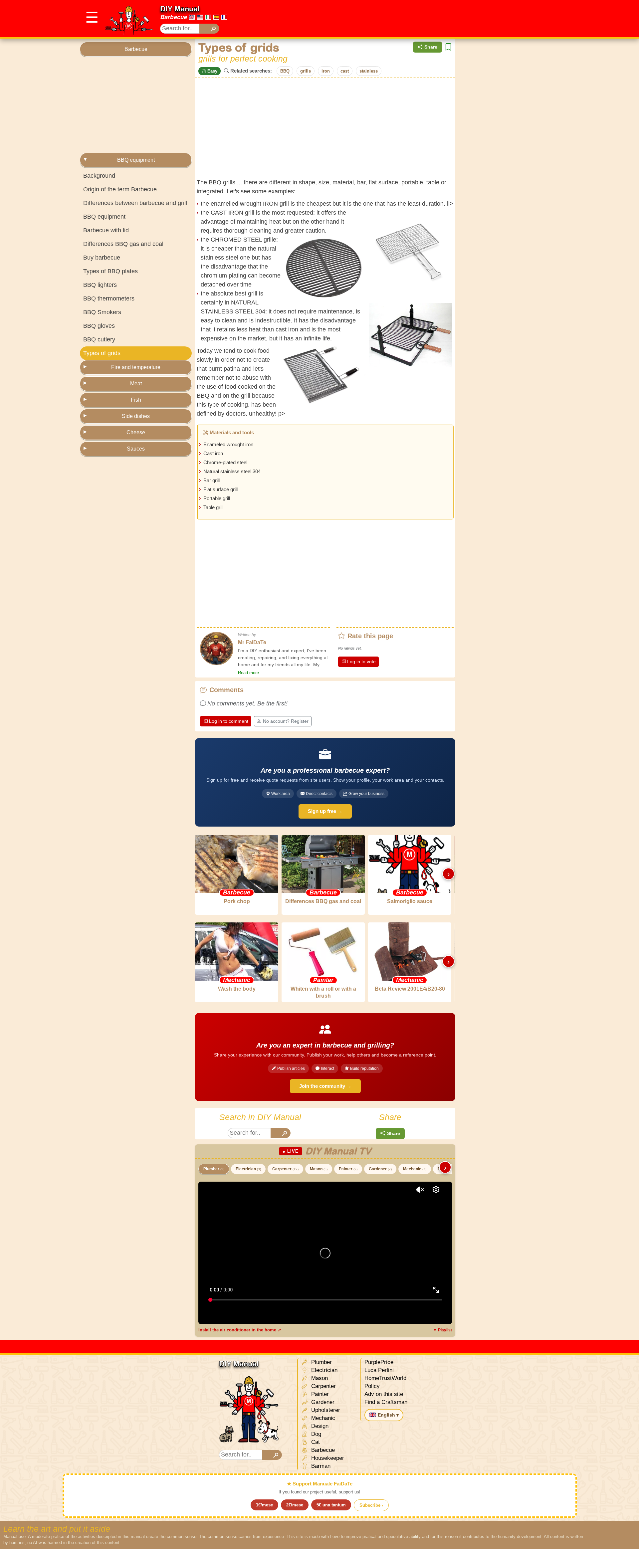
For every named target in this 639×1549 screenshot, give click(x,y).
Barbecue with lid (106, 230)
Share (430, 47)
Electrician (248, 1169)
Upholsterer (325, 1410)
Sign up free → (325, 811)
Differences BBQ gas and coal (123, 244)
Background (99, 175)
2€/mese (294, 1504)
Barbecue (173, 17)
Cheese (135, 432)
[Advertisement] (438, 19)
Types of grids (101, 353)
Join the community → (325, 1086)
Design (319, 1426)
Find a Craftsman (385, 1402)
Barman (320, 1466)
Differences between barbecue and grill (135, 203)
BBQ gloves (99, 325)
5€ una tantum (331, 1504)
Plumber (213, 1169)
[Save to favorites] (448, 47)
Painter (348, 1169)
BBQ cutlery (99, 339)
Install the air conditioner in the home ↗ (239, 1329)
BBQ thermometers (108, 298)
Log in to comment (228, 721)
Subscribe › (371, 1505)
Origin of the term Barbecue (120, 189)
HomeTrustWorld (385, 1378)
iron (325, 71)
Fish (136, 400)
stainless (368, 71)
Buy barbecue (101, 257)
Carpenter (285, 1169)
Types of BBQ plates (110, 271)
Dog (315, 1434)
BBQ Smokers (102, 312)
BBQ (285, 71)
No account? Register (286, 721)
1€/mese (264, 1504)
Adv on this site (383, 1394)
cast (344, 71)
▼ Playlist (442, 1330)
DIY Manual (180, 8)
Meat (136, 383)
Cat (315, 1442)
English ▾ (388, 1415)
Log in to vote (361, 661)
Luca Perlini (379, 1370)
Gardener (380, 1169)
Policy (372, 1386)
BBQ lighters (100, 285)
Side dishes (136, 416)
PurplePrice (378, 1362)
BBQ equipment (136, 160)
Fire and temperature (135, 367)
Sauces (136, 449)
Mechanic (414, 1169)
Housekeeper (327, 1458)
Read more (248, 672)
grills (305, 71)
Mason (318, 1169)
